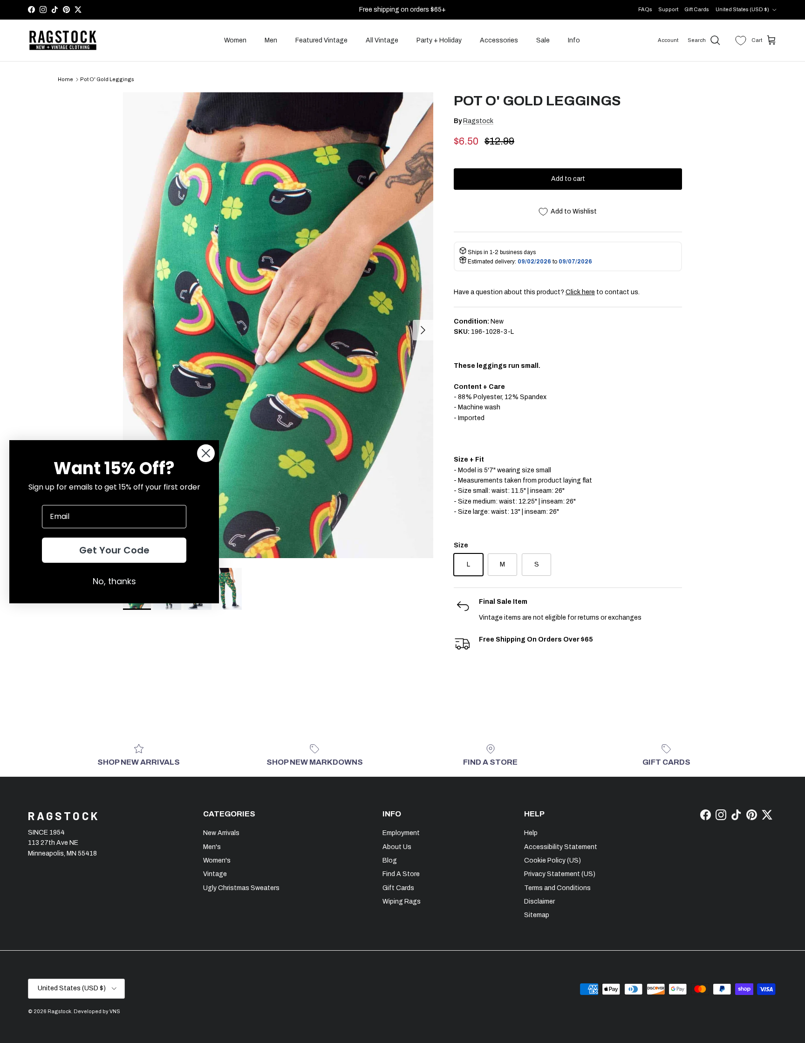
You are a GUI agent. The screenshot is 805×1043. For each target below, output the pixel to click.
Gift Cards (696, 9)
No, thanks (114, 581)
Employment (401, 832)
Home (65, 79)
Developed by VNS (97, 1011)
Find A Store (401, 873)
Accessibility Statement (560, 846)
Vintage (215, 873)
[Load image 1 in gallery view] (278, 325)
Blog (389, 860)
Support (668, 9)
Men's (212, 846)
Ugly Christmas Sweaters (241, 887)
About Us (396, 846)
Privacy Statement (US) (559, 873)
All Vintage (382, 40)
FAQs (645, 9)
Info (574, 40)
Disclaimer (539, 901)
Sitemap (536, 915)
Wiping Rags (401, 901)
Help (531, 832)
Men (271, 40)
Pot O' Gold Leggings (107, 79)
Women (235, 40)
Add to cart (568, 178)
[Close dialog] (206, 453)
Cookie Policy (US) (552, 860)
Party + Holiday (439, 40)
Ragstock (478, 120)
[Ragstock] (63, 40)
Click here (580, 292)
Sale (543, 40)
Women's (217, 860)
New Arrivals (221, 832)
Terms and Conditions (557, 887)
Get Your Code (114, 550)
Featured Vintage (321, 40)
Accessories (499, 40)
